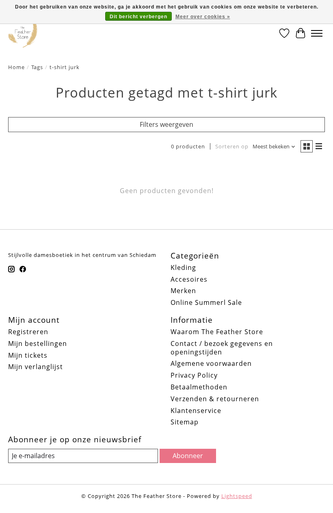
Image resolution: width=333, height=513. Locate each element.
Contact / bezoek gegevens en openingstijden (222, 347)
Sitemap (185, 421)
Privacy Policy (194, 375)
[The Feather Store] (22, 33)
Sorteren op (232, 146)
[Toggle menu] (317, 33)
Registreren (28, 331)
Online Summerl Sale (206, 302)
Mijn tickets (28, 355)
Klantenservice (196, 410)
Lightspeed (236, 496)
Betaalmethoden (199, 387)
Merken (183, 290)
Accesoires (189, 279)
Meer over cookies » (202, 17)
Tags (37, 67)
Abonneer (188, 455)
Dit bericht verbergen (138, 17)
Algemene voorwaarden (211, 363)
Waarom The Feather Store (217, 331)
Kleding (183, 267)
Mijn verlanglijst (35, 366)
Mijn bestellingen (37, 343)
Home (16, 67)
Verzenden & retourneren (215, 398)
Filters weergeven (166, 124)
